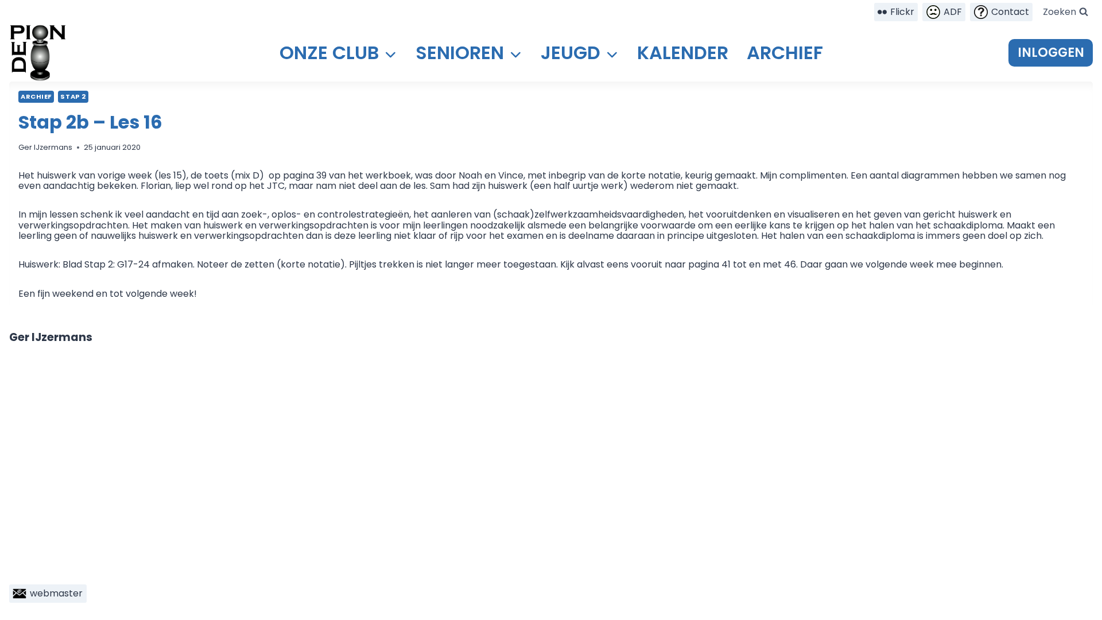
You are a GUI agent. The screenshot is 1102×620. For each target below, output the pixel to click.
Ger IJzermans (45, 147)
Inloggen (1051, 52)
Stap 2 (73, 96)
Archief (785, 52)
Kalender (682, 52)
